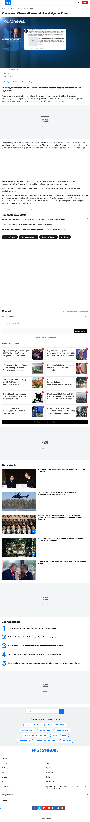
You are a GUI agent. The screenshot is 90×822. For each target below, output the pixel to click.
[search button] (61, 711)
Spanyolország (62, 730)
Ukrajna (27, 735)
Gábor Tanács (8, 74)
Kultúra (48, 777)
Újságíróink (6, 786)
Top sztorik (9, 465)
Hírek (7, 8)
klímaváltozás (41, 735)
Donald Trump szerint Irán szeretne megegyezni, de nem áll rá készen (27, 224)
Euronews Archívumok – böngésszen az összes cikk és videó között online (66, 787)
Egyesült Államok (48, 237)
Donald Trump (9, 237)
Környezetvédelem (29, 237)
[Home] (2, 8)
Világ (12, 8)
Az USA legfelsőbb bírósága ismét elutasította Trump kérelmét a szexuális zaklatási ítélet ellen (35, 229)
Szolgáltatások (7, 795)
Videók (4, 781)
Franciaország (24, 741)
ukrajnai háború (28, 730)
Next (3, 772)
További (5, 800)
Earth (48, 768)
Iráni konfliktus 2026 (56, 725)
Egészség (49, 772)
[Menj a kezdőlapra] (8, 2)
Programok (50, 781)
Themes (5, 758)
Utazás (39, 741)
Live (84, 2)
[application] (45, 42)
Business (5, 768)
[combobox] (45, 711)
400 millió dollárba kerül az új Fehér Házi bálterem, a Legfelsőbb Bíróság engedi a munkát (34, 219)
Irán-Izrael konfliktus (34, 725)
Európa (4, 763)
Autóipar (64, 237)
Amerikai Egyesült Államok (25, 8)
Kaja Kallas (52, 741)
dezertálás (67, 741)
